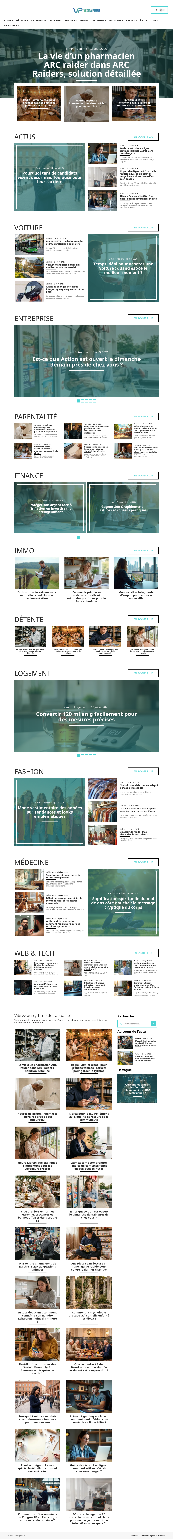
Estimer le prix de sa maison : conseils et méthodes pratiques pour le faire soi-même (86, 596)
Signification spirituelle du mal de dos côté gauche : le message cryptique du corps (123, 903)
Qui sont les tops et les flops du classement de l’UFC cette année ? (137, 1089)
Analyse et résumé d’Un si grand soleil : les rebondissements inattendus (96, 429)
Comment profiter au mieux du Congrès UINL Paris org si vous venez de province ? (37, 1517)
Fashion (29, 771)
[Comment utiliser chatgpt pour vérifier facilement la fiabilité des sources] (123, 988)
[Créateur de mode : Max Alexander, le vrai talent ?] (103, 835)
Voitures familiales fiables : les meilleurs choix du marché (63, 266)
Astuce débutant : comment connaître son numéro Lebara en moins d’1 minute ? (96, 965)
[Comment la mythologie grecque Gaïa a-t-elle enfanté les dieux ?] (89, 1292)
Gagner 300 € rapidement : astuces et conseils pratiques (122, 508)
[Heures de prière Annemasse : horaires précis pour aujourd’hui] (23, 431)
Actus (24, 136)
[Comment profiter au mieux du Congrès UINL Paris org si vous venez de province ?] (37, 1494)
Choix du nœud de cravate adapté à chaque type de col (139, 786)
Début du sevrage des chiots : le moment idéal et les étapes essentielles (64, 901)
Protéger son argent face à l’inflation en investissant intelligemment (50, 508)
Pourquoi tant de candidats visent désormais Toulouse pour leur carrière (50, 177)
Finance (28, 475)
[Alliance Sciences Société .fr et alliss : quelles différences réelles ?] (103, 200)
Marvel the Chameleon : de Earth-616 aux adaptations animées (37, 1266)
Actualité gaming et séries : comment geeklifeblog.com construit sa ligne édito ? (89, 1419)
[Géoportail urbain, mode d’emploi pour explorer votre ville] (136, 573)
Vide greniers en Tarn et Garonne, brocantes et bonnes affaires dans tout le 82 (37, 1215)
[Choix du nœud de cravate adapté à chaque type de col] (103, 788)
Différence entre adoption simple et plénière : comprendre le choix (46, 449)
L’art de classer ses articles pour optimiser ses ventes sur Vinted (138, 810)
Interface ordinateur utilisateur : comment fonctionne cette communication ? (94, 986)
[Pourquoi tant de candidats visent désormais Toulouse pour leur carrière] (37, 1396)
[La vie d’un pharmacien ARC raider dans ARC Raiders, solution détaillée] (30, 636)
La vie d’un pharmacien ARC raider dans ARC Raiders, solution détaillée (86, 64)
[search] (156, 10)
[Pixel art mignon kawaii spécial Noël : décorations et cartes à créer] (37, 1445)
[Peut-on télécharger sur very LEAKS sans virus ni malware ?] (23, 987)
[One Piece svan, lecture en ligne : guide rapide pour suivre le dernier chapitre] (89, 1243)
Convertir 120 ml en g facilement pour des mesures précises (86, 716)
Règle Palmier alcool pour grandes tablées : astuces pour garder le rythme (39, 102)
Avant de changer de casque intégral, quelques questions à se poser (65, 289)
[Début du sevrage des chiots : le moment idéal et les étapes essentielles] (29, 902)
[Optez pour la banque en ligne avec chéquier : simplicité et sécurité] (73, 451)
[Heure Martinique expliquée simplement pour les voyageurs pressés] (142, 636)
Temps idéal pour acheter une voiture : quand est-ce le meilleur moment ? (123, 268)
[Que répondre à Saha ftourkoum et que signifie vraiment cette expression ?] (89, 1344)
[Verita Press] (86, 10)
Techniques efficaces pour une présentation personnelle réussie (145, 965)
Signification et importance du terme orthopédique (63, 876)
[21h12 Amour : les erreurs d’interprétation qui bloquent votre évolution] (123, 451)
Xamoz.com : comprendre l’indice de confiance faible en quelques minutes (46, 966)
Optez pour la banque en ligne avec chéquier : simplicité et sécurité (96, 449)
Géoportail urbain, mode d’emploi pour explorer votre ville (136, 595)
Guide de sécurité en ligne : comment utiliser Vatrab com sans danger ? (136, 151)
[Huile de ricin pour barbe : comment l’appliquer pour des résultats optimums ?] (29, 925)
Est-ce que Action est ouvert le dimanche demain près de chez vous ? (86, 361)
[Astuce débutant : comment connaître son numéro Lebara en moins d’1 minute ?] (73, 968)
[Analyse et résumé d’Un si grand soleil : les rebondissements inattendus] (73, 431)
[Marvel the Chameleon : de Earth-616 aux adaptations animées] (37, 1243)
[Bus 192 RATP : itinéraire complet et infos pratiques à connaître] (29, 244)
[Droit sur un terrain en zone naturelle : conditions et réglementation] (36, 573)
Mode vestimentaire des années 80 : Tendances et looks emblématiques (50, 812)
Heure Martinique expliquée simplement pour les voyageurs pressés (142, 651)
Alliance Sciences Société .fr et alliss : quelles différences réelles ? (139, 197)
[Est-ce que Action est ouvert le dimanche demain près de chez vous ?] (89, 1191)
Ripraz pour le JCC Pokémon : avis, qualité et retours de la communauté (134, 102)
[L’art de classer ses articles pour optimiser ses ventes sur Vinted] (103, 811)
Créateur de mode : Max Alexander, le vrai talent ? (134, 833)
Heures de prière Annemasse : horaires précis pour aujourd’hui (86, 103)
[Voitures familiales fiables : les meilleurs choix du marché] (29, 267)
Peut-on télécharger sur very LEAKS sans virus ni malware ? (45, 986)
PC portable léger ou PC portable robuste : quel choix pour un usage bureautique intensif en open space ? (138, 175)
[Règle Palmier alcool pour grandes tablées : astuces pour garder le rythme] (68, 636)
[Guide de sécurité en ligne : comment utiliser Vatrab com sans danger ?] (103, 153)
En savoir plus (143, 136)
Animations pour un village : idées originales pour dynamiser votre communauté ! (145, 429)
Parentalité (35, 416)
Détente (81, 48)
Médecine (31, 862)
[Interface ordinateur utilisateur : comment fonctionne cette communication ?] (73, 988)
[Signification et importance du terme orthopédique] (29, 879)
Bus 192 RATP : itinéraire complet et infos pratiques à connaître (64, 242)
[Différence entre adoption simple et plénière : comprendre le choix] (23, 451)
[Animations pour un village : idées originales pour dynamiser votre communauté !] (123, 431)
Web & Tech (34, 953)
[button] (78, 400)
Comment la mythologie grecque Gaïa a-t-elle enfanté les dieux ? (89, 1315)
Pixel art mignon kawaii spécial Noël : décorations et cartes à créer (37, 1468)
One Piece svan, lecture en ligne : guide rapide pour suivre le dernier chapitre (89, 1266)
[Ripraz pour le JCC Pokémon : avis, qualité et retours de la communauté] (105, 636)
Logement (32, 673)
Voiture (28, 227)
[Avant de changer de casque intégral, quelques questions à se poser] (29, 291)
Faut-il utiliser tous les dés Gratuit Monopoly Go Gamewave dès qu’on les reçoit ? (37, 1368)
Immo (24, 550)
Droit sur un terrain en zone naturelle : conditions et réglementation (36, 595)
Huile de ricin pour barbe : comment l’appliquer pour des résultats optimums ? (63, 924)
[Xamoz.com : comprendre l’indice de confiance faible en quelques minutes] (23, 967)
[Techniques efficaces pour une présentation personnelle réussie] (123, 967)
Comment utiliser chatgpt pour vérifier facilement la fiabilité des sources (146, 986)
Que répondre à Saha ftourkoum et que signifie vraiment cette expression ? (88, 1367)
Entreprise (34, 318)
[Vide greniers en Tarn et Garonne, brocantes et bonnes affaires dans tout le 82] (37, 1191)
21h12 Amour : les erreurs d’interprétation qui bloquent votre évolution (146, 449)
